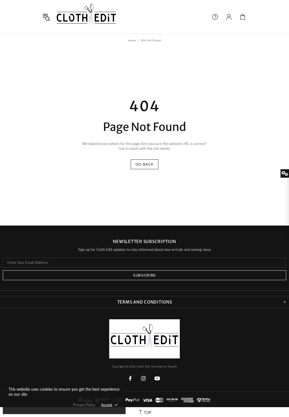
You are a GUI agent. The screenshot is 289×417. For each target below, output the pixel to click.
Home (132, 40)
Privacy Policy (84, 404)
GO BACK (144, 164)
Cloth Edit (86, 17)
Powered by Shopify (164, 366)
